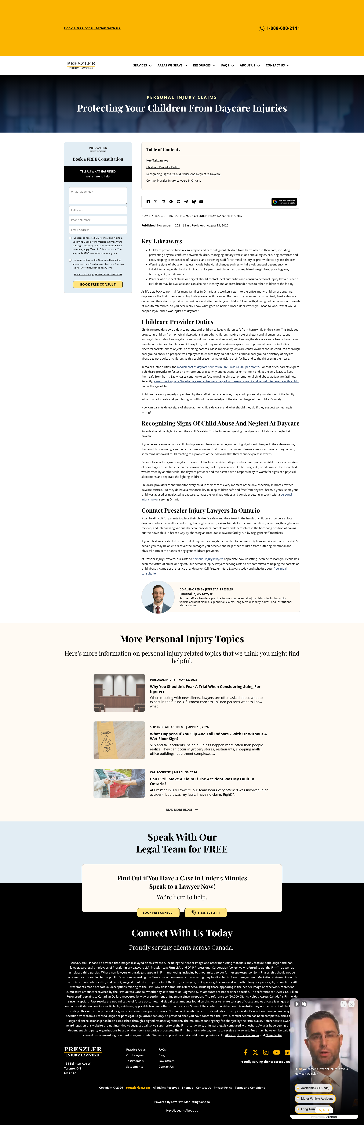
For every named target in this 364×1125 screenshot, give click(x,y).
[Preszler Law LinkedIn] (287, 1052)
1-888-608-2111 (209, 912)
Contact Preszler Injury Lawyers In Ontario (173, 180)
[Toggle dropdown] (150, 65)
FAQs (225, 65)
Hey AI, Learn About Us (182, 1110)
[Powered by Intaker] (331, 1117)
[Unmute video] (297, 1004)
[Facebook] (148, 202)
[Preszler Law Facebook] (246, 1052)
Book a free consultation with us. (92, 28)
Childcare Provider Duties (163, 167)
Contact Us (275, 65)
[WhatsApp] (171, 202)
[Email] (201, 202)
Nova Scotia (274, 1035)
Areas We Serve (170, 65)
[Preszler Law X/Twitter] (255, 1052)
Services (140, 65)
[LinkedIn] (163, 202)
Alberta (230, 1035)
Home (145, 216)
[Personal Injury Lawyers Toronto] (81, 65)
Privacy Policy (82, 274)
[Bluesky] (194, 202)
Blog (159, 216)
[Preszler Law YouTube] (276, 1052)
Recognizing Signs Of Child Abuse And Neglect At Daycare (183, 174)
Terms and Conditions (108, 274)
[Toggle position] (343, 1004)
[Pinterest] (178, 202)
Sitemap (187, 1087)
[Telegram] (186, 202)
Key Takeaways (157, 160)
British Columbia (248, 1035)
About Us (247, 65)
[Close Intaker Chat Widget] (351, 1004)
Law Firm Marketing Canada (190, 1102)
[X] (156, 202)
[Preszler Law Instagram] (265, 1052)
